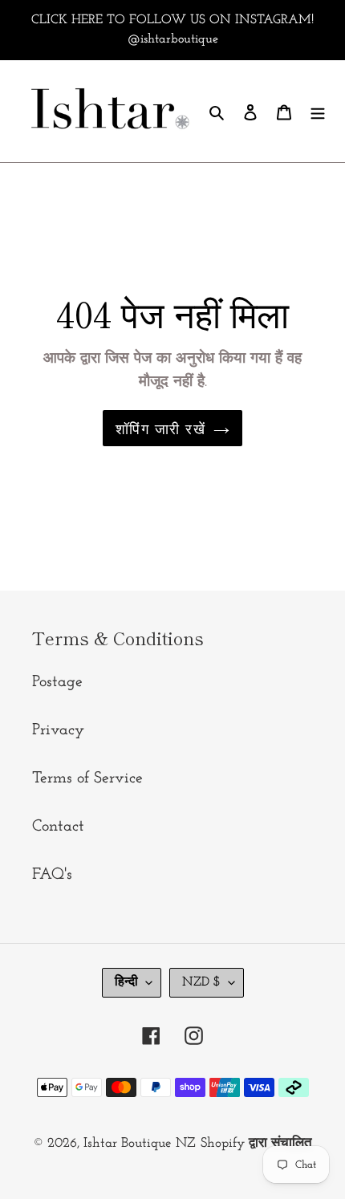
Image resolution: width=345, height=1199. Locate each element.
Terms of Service (87, 778)
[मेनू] (318, 111)
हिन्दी (126, 982)
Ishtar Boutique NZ (139, 1143)
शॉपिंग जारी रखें (160, 427)
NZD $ (201, 982)
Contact (58, 827)
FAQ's (52, 875)
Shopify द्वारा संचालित (256, 1143)
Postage (57, 682)
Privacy (58, 730)
